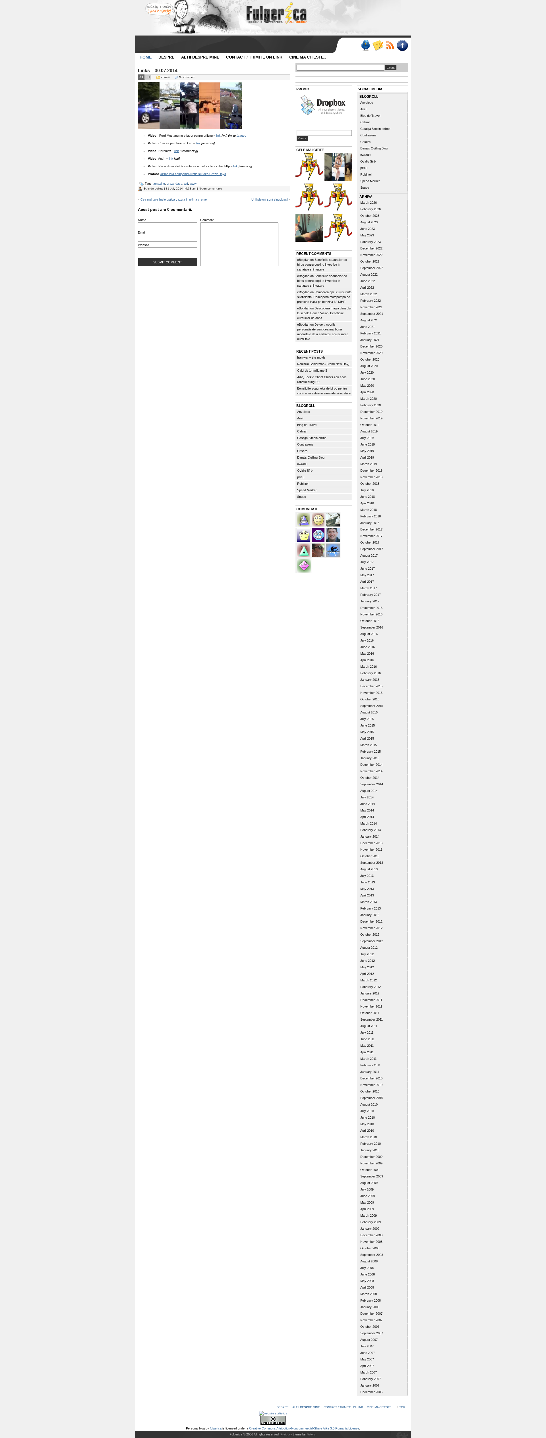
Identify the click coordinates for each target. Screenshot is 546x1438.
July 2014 (367, 797)
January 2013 (369, 915)
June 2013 (367, 882)
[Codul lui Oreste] (338, 228)
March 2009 (368, 1215)
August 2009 (369, 1183)
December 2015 (371, 686)
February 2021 (370, 333)
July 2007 (367, 1346)
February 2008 (370, 1300)
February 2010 (370, 1143)
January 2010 (369, 1150)
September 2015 (371, 705)
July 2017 (367, 562)
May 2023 (367, 235)
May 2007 (367, 1359)
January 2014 (369, 836)
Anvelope (303, 411)
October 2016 (369, 621)
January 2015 (369, 758)
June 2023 (367, 228)
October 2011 (369, 1013)
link (218, 135)
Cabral (301, 431)
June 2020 (367, 379)
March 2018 (368, 509)
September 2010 (371, 1098)
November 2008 (371, 1241)
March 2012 (368, 980)
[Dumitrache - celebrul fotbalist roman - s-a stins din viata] (338, 198)
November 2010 (371, 1085)
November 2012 (371, 928)
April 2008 (367, 1287)
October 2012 (369, 934)
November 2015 (371, 692)
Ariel (300, 418)
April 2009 (367, 1209)
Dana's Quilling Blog (310, 457)
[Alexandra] (304, 550)
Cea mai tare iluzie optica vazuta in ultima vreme (173, 199)
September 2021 (371, 313)
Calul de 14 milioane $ (312, 370)
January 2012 (369, 993)
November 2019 (371, 418)
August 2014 (369, 790)
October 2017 (369, 542)
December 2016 (371, 607)
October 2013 (369, 856)
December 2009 (371, 1156)
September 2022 (371, 268)
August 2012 (369, 947)
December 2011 (371, 1000)
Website (143, 245)
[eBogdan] (318, 550)
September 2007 (371, 1333)
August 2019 (369, 431)
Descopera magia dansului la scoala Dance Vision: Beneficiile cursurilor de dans (324, 313)
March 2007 (368, 1372)
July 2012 (367, 954)
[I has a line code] (309, 198)
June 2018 (367, 496)
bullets (159, 188)
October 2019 (369, 424)
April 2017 (367, 581)
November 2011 (371, 1006)
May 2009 (367, 1202)
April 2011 (367, 1052)
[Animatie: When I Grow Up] (309, 228)
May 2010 (367, 1124)
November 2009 (371, 1163)
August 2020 (369, 366)
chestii (165, 77)
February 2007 (370, 1379)
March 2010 (368, 1137)
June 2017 (367, 568)
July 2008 (367, 1268)
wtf (186, 183)
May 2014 (367, 810)
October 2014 (369, 777)
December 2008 (371, 1235)
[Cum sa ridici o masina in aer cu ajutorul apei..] (309, 167)
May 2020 (367, 385)
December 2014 (371, 764)
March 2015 (368, 745)
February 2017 (370, 594)
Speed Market (307, 490)
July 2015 (367, 719)
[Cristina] (318, 519)
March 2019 (368, 464)
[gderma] (333, 550)
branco (241, 135)
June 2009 (367, 1196)
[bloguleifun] (333, 519)
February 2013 (370, 908)
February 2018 (370, 516)
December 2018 (371, 470)
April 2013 (367, 895)
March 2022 (368, 294)
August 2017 (369, 555)
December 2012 (371, 921)
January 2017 (369, 601)
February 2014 (370, 830)
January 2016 (369, 679)
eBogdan (303, 259)
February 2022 (370, 300)
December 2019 (371, 411)
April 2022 (367, 287)
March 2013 (368, 902)
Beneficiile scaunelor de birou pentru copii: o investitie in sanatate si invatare (322, 264)
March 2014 (368, 823)
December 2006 (371, 1392)
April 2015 (367, 738)
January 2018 (369, 523)
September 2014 (371, 784)
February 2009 (370, 1222)
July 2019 (367, 438)
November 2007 (371, 1320)
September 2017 (371, 549)
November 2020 (371, 353)
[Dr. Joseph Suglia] (333, 534)
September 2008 (371, 1254)
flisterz (311, 1434)
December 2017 (371, 529)
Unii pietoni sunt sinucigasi (269, 199)
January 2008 (369, 1307)
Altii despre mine (200, 57)
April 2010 (367, 1130)
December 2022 (371, 248)
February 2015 (370, 751)
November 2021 (371, 307)
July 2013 (367, 875)
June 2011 (367, 1039)
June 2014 (367, 804)
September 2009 (371, 1176)
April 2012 (367, 973)
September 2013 (371, 862)
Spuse (301, 496)
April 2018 (367, 503)
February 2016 (370, 673)
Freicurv (286, 1434)
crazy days (174, 183)
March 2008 (368, 1294)
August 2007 (369, 1339)
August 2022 (369, 274)
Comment (207, 220)
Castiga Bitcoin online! (312, 438)
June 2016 (367, 647)
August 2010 (369, 1104)
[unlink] (304, 519)
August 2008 (369, 1261)
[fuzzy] (304, 534)
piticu (300, 477)
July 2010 (367, 1111)
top (402, 1407)
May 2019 (367, 451)
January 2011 (369, 1071)
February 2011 (370, 1065)
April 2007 (367, 1366)
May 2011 (367, 1045)
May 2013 (367, 888)
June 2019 (367, 444)
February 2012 (370, 987)
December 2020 (371, 346)
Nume (142, 220)
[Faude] (304, 565)
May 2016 (367, 653)
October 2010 (369, 1091)
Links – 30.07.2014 (157, 70)
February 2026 (370, 209)
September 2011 (371, 1019)
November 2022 (371, 255)
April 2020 (367, 392)
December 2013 (371, 843)
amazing (159, 183)
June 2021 (367, 326)
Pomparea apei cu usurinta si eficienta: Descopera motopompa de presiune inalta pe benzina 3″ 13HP (324, 296)
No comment (187, 77)
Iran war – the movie (311, 357)
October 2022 (369, 261)
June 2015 (367, 725)
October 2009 (369, 1169)
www (193, 183)
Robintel (302, 483)
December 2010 (371, 1078)
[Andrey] (318, 534)
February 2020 (370, 405)
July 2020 (367, 372)
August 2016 (369, 634)
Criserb (302, 451)
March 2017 (368, 588)
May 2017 (367, 575)
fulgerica (216, 1428)
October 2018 (369, 483)
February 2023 (370, 242)
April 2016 (367, 660)
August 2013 (369, 869)
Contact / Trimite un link (254, 57)
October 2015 (369, 699)
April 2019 (367, 457)
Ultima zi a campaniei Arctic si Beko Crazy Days (193, 174)
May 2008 (367, 1281)
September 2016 (371, 627)
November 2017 (371, 536)
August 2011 (368, 1026)
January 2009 (369, 1228)
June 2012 (367, 960)
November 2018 (371, 477)
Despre (166, 57)
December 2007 (371, 1313)
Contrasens (305, 444)
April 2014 (367, 817)
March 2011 (368, 1058)
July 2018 (367, 490)
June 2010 (367, 1117)
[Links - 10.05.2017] (338, 167)
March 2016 (368, 666)
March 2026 (368, 202)
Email (141, 232)
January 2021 (369, 340)
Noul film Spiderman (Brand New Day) (323, 364)
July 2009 (367, 1189)
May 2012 (367, 967)
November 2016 (371, 614)
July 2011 (366, 1032)
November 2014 (371, 771)
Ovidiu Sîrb (305, 470)
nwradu (302, 464)
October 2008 (369, 1248)
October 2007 (369, 1326)
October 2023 (369, 215)
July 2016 (367, 640)
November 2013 (371, 849)
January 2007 (369, 1385)
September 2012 (371, 941)
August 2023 (369, 222)
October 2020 (369, 359)
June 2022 (367, 281)
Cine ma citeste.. (307, 57)
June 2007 (367, 1352)
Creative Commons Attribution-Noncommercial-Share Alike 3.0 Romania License (304, 1428)
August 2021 (369, 320)
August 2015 (369, 712)
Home (146, 57)
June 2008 (367, 1274)
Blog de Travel (307, 424)
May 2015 (367, 732)
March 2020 (368, 398)
